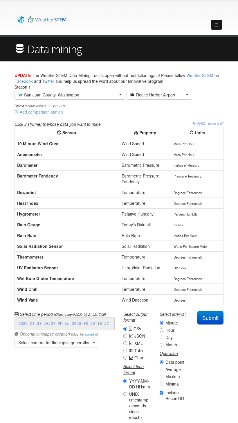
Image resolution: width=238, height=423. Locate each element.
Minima (172, 384)
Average (173, 369)
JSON (139, 336)
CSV (136, 328)
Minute (171, 323)
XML (138, 343)
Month (171, 344)
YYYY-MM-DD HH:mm (139, 384)
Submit (210, 317)
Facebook (24, 81)
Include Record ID (174, 395)
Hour (169, 330)
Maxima (172, 376)
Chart (139, 358)
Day (169, 337)
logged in (90, 334)
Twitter (48, 81)
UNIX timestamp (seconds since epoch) (138, 405)
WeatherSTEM (199, 75)
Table (139, 350)
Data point (174, 362)
